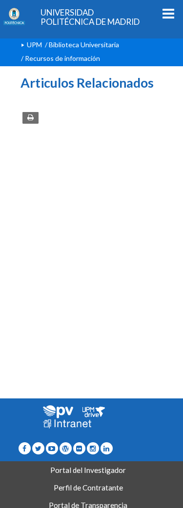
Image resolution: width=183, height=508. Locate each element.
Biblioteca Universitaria (84, 44)
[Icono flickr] (38, 448)
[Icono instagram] (93, 448)
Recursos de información (62, 58)
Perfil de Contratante (88, 487)
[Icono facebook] (25, 448)
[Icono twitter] (79, 448)
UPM (34, 44)
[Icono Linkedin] (107, 448)
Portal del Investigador (88, 470)
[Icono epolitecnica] (66, 448)
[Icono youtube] (52, 448)
